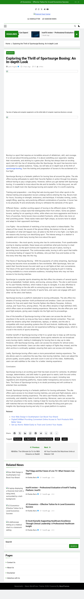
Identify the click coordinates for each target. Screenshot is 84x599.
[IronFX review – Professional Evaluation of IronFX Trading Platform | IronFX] (32, 35)
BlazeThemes (64, 586)
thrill (57, 439)
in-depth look (30, 439)
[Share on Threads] (51, 433)
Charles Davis (32, 477)
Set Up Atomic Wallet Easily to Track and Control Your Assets (36, 425)
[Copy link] (56, 433)
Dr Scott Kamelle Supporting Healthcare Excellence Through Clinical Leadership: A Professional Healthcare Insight (50, 523)
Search (9, 542)
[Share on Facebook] (14, 433)
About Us (10, 568)
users (65, 439)
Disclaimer (11, 573)
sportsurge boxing (45, 439)
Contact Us (11, 562)
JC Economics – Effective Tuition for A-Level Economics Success (44, 2)
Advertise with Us (13, 578)
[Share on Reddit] (41, 433)
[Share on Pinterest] (35, 433)
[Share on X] (20, 433)
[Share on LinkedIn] (25, 433)
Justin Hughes (12, 66)
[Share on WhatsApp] (30, 433)
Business (10, 53)
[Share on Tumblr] (46, 433)
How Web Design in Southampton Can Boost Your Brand (34, 417)
